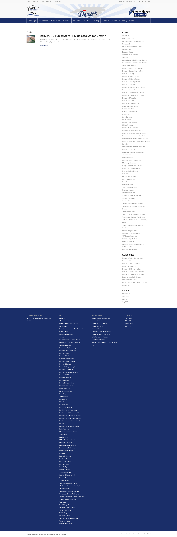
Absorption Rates (128, 38)
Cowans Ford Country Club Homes (134, 63)
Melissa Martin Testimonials (132, 160)
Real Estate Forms (128, 179)
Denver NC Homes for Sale (92, 39)
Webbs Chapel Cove (129, 239)
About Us (35, 1)
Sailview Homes (127, 184)
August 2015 (126, 299)
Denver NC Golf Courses (131, 263)
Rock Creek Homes (129, 182)
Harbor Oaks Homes (129, 111)
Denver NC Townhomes (130, 90)
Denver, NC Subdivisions (130, 103)
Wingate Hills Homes (129, 249)
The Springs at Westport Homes (133, 214)
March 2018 (126, 294)
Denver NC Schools (129, 84)
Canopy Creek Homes (130, 55)
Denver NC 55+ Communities (61, 39)
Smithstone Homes (129, 193)
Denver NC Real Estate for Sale (133, 271)
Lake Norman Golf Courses (131, 277)
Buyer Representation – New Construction (72, 329)
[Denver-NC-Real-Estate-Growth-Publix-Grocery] (31, 39)
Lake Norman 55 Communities (133, 130)
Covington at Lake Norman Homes (134, 60)
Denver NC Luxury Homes (131, 82)
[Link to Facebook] (139, 1)
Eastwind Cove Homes (130, 106)
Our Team (125, 174)
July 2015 (125, 302)
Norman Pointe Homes (130, 171)
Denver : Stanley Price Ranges (132, 68)
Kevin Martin (56, 42)
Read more (44, 45)
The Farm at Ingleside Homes (132, 203)
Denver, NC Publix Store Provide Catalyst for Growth (73, 36)
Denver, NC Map (128, 101)
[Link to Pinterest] (145, 1)
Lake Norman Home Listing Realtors (135, 136)
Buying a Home (127, 52)
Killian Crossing (127, 125)
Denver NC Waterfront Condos (133, 92)
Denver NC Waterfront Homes (133, 95)
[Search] (145, 20)
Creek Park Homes (129, 65)
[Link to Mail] (148, 1)
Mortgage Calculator (129, 163)
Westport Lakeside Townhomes (133, 244)
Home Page (126, 114)
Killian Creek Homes (129, 122)
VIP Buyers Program (129, 236)
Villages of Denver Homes (131, 233)
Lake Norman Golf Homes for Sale (134, 133)
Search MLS (57, 1)
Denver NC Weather (129, 98)
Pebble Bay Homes (129, 176)
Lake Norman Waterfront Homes (133, 147)
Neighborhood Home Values (132, 166)
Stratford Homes (128, 201)
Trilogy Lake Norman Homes (132, 225)
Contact (49, 1)
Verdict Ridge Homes (129, 231)
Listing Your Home (128, 149)
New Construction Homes (131, 168)
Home (28, 1)
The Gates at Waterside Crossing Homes (71, 486)
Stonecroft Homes (128, 198)
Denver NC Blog (128, 74)
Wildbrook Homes (128, 247)
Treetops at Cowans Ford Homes (133, 217)
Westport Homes (128, 241)
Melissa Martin (127, 157)
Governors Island (128, 109)
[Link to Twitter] (142, 1)
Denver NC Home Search (131, 79)
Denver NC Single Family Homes (133, 87)
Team (42, 1)
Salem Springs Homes (129, 187)
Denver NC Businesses (77, 39)
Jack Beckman (127, 117)
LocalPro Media (61, 534)
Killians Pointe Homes (130, 128)
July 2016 (125, 296)
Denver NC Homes (129, 266)
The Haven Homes (128, 212)
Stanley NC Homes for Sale (131, 195)
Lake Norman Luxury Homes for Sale (135, 138)
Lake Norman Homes (129, 280)
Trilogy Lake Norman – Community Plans (71, 496)
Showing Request (128, 190)
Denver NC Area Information (132, 71)
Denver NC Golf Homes (130, 76)
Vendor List (126, 228)
